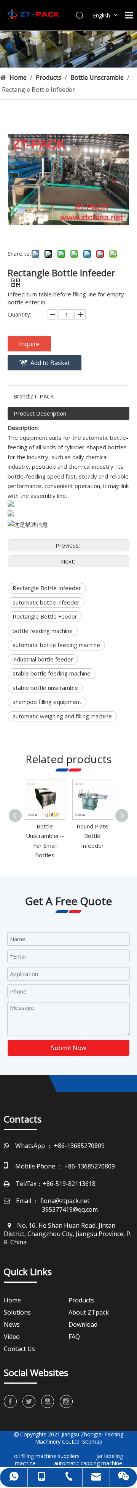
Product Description (40, 413)
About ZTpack (88, 1312)
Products (81, 1300)
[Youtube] (47, 1401)
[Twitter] (28, 1401)
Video (12, 1336)
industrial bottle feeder (43, 659)
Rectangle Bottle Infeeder (47, 588)
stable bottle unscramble (45, 687)
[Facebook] (10, 1401)
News (12, 1324)
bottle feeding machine (43, 631)
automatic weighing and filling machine (62, 716)
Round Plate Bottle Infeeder (92, 835)
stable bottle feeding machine (52, 673)
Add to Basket (50, 363)
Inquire (29, 344)
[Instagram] (66, 1401)
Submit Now (68, 1048)
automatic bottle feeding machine (56, 645)
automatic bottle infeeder (46, 602)
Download (82, 1324)
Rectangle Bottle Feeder (45, 616)
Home (12, 1300)
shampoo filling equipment (47, 701)
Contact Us (19, 1349)
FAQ (74, 1336)
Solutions (17, 1312)
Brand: (21, 396)
